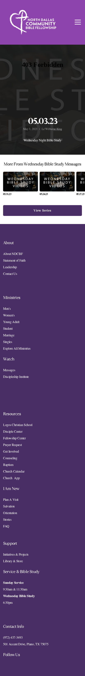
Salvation (9, 506)
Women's (9, 315)
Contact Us (10, 273)
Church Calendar (13, 471)
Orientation (10, 513)
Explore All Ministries (17, 348)
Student (8, 328)
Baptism (8, 464)
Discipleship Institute (16, 376)
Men (6, 308)
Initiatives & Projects (15, 554)
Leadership (10, 267)
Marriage (8, 335)
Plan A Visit (10, 499)
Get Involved (11, 451)
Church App (11, 478)
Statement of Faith (14, 260)
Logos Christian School (17, 424)
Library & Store (13, 561)
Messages (9, 370)
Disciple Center (13, 431)
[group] (20, 185)
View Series (42, 210)
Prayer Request (12, 444)
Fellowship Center (14, 438)
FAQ (6, 526)
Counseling (10, 458)
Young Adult (11, 322)
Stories (7, 519)
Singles (7, 341)
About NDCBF (13, 253)
